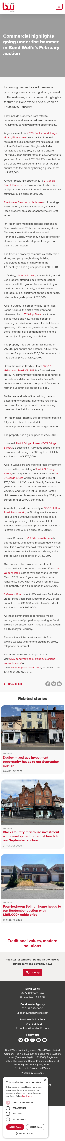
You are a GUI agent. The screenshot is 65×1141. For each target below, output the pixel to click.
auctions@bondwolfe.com (26, 667)
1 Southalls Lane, (26, 275)
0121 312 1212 (34, 1023)
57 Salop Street (32, 314)
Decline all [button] (35, 1127)
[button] (25, 1133)
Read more (27, 1096)
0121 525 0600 (34, 1008)
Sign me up (33, 972)
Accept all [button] (15, 1127)
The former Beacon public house (23, 202)
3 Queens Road (13, 594)
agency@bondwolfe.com (34, 1013)
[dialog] (25, 1107)
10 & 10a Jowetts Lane (39, 538)
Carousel (38, 1072)
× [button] (45, 1080)
